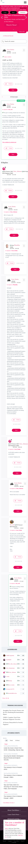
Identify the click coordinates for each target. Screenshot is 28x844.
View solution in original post (9, 142)
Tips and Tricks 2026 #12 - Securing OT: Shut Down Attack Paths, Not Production (13, 786)
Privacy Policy (23, 8)
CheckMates (8, 802)
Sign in (6, 828)
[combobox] (14, 41)
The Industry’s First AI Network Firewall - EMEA (13, 776)
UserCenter (14, 842)
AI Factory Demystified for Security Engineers (13, 723)
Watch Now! (11, 25)
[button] (5, 12)
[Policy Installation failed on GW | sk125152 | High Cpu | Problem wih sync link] (25, 96)
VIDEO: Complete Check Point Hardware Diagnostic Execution (11, 718)
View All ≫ (5, 698)
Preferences (22, 12)
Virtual (5, 744)
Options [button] (25, 36)
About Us (22, 841)
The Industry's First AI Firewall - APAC (13, 768)
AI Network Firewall (8, 35)
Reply (13, 90)
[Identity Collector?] (2, 96)
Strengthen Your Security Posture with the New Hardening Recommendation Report (13, 712)
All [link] (6, 740)
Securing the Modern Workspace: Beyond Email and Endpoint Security (14, 758)
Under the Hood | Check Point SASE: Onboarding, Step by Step (14, 749)
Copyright (10, 841)
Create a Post (22, 31)
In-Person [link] (17, 740)
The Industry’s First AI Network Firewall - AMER (13, 797)
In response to (7, 109)
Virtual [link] (11, 740)
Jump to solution (7, 56)
